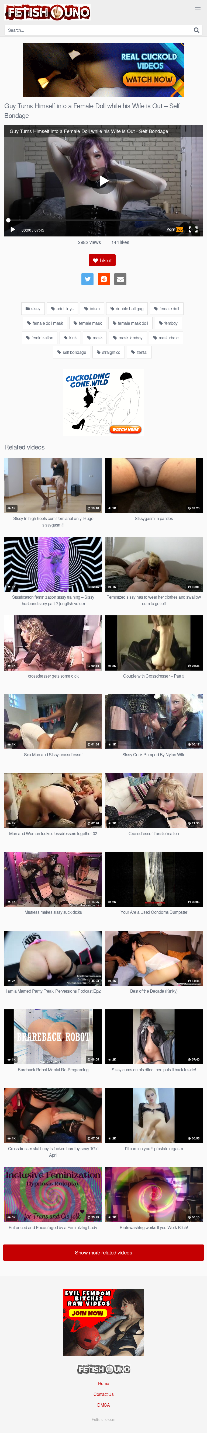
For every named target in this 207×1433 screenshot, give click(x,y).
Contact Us (103, 1394)
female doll (169, 308)
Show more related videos (103, 1252)
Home (103, 1383)
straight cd (110, 352)
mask (97, 337)
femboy (170, 323)
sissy (35, 308)
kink (72, 337)
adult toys (65, 308)
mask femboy (130, 337)
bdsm (94, 308)
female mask (90, 323)
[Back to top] (197, 1421)
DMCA (103, 1405)
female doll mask (47, 323)
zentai (141, 352)
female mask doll (132, 323)
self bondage (74, 352)
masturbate (168, 337)
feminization (42, 337)
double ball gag (129, 308)
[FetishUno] (47, 12)
